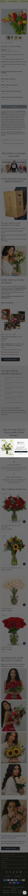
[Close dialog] (0, 439)
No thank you (21, 453)
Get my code (21, 451)
